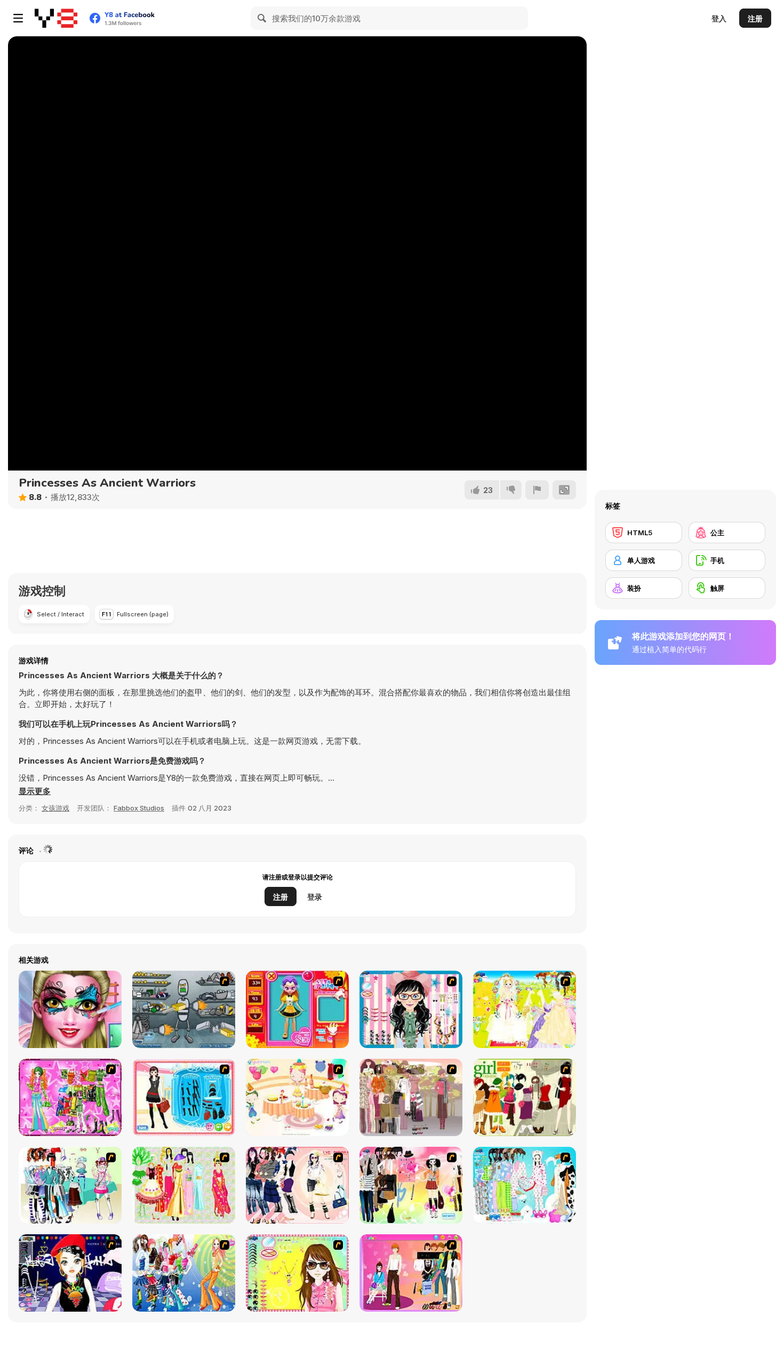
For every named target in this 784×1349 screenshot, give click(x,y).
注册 (755, 18)
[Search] (262, 18)
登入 (718, 18)
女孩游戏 (55, 808)
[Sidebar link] (18, 18)
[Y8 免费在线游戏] (56, 18)
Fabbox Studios (139, 808)
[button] (35, 791)
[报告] (537, 489)
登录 (314, 896)
